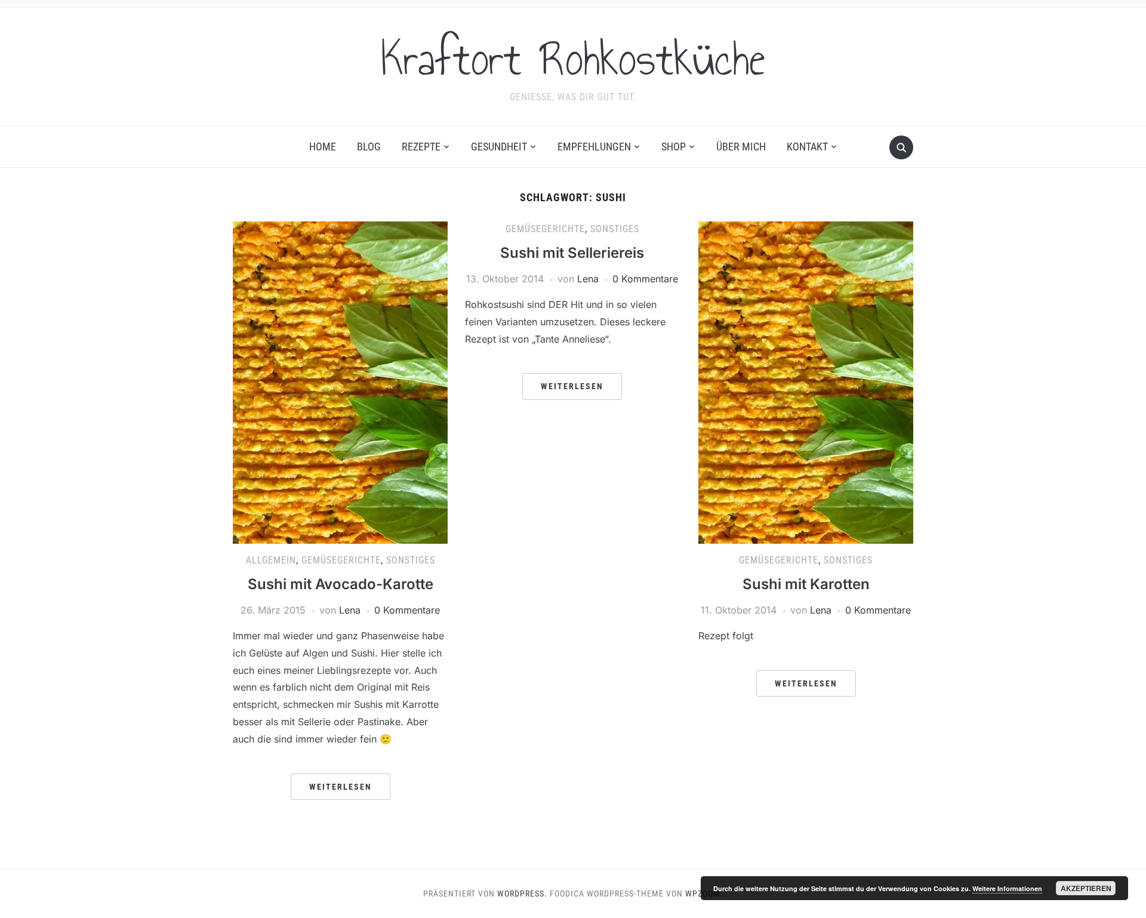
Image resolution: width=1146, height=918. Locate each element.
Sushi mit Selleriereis (572, 252)
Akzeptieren (1086, 888)
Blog (369, 146)
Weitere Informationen (1007, 888)
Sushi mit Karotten (806, 584)
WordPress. (522, 893)
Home (322, 146)
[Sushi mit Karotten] (805, 382)
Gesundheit (499, 146)
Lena (350, 610)
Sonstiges (410, 560)
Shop (673, 146)
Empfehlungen (594, 146)
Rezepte (421, 146)
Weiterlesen (340, 786)
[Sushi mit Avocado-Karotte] (340, 382)
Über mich (741, 146)
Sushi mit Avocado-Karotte (340, 584)
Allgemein (271, 560)
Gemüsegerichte (341, 560)
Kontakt (807, 146)
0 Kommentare (407, 610)
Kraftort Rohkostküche (573, 59)
